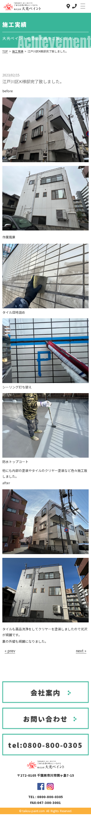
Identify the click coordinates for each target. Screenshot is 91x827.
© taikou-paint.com (32, 811)
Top (5, 51)
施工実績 (17, 51)
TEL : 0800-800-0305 (45, 796)
